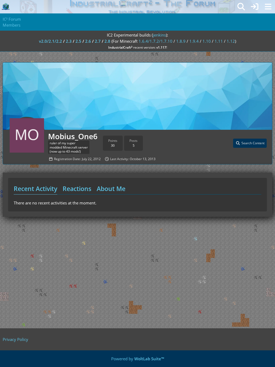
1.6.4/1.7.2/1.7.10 (155, 41)
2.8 (107, 41)
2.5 (78, 41)
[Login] (254, 6)
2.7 (98, 41)
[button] (250, 143)
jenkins (159, 35)
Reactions (77, 188)
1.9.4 (194, 41)
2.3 (69, 41)
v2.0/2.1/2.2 (50, 41)
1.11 (219, 41)
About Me (111, 188)
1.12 (231, 41)
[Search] (241, 6)
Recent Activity (35, 188)
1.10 (206, 41)
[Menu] (268, 6)
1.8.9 (181, 41)
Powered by (137, 358)
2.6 (88, 41)
